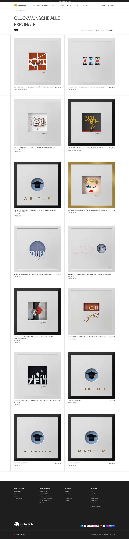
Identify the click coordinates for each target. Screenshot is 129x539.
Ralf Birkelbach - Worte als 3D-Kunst (104, 534)
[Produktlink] (37, 61)
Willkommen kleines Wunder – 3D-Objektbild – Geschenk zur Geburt (89, 274)
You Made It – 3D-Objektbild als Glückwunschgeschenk (85, 148)
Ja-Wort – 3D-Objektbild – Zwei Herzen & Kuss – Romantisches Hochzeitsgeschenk (33, 337)
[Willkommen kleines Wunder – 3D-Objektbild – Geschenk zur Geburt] (91, 277)
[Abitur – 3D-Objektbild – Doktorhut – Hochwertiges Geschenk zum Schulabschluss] (37, 213)
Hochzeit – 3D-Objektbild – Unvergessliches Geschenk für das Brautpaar (37, 400)
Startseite (16, 10)
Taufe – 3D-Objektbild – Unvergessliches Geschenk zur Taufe (33, 274)
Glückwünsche (72, 89)
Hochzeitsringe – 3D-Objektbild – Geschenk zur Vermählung (87, 336)
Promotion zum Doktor (75, 400)
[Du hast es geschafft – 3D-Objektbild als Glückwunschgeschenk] (37, 150)
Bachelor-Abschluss (20, 463)
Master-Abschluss (74, 463)
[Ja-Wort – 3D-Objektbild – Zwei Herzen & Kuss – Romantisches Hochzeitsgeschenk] (37, 340)
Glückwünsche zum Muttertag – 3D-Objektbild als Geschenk (87, 210)
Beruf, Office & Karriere (20, 89)
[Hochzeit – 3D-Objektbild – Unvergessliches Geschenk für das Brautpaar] (37, 403)
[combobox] (90, 5)
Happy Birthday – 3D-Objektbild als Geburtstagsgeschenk (86, 87)
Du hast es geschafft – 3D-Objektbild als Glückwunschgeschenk (35, 148)
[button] (104, 5)
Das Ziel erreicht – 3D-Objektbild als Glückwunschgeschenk (33, 87)
